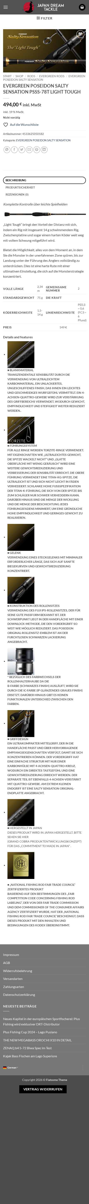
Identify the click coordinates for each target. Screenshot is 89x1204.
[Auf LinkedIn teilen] (44, 149)
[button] (5, 7)
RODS (31, 76)
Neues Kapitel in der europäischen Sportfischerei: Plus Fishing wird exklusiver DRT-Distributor (41, 1021)
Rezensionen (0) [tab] (17, 194)
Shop (19, 76)
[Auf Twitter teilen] (21, 149)
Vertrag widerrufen (43, 1089)
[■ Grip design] (20, 723)
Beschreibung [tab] (16, 180)
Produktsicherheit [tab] (20, 187)
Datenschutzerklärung (19, 994)
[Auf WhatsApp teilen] (7, 149)
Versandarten (13, 979)
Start (7, 76)
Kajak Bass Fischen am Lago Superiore (30, 1056)
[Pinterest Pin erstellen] (36, 149)
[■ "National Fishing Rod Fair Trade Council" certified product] (20, 865)
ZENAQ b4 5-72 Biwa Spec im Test (27, 1048)
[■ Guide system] (20, 430)
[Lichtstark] (44, 214)
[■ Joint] (20, 537)
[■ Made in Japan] (20, 812)
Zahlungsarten (13, 987)
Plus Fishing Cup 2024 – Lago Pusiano (30, 1032)
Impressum (11, 955)
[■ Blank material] (20, 354)
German (11, 1067)
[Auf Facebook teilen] (14, 149)
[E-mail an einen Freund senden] (29, 149)
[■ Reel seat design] (20, 590)
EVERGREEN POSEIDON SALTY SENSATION (43, 140)
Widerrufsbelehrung (17, 971)
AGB (6, 963)
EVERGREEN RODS (51, 76)
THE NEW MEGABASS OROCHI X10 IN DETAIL (37, 1040)
